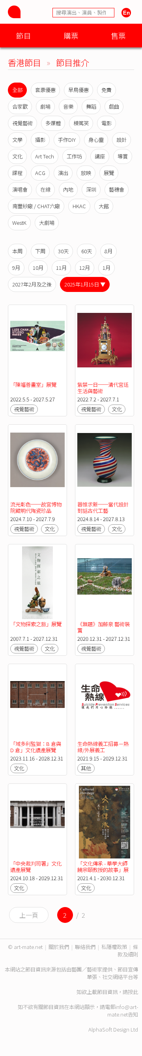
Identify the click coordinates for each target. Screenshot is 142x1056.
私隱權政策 (114, 947)
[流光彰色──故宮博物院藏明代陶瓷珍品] (37, 463)
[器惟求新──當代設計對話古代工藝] (104, 463)
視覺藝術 (22, 123)
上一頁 (28, 915)
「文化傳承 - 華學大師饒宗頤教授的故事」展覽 (103, 870)
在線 (45, 189)
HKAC (79, 206)
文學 (17, 139)
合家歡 (20, 106)
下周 (40, 251)
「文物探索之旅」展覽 (36, 624)
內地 (68, 189)
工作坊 (74, 156)
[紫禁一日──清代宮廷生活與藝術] (104, 343)
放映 (86, 173)
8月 (108, 251)
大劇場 (46, 222)
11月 (61, 267)
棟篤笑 (81, 123)
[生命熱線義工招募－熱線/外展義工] (104, 702)
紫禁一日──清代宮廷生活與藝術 (103, 388)
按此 (133, 992)
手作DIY (67, 139)
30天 (63, 251)
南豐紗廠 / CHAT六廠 (36, 206)
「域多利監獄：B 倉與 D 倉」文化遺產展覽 (35, 747)
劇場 (45, 106)
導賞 (123, 156)
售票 (118, 35)
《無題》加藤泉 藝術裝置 (103, 627)
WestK (19, 222)
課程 (17, 173)
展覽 (109, 173)
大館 (104, 206)
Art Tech (44, 156)
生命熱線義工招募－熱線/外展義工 (103, 747)
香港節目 (24, 62)
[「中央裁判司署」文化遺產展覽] (37, 822)
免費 (106, 90)
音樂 (68, 106)
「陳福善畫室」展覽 (33, 384)
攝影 (40, 139)
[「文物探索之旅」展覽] (37, 582)
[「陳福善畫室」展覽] (37, 343)
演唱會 (20, 189)
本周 (17, 251)
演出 (63, 173)
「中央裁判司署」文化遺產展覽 (36, 866)
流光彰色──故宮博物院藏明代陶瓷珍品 (36, 507)
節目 (23, 35)
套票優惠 (45, 90)
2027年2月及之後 (32, 284)
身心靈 (96, 139)
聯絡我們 (85, 947)
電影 (106, 123)
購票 (71, 35)
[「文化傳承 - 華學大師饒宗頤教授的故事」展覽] (104, 822)
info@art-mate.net (122, 1010)
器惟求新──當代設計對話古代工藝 (103, 507)
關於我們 (59, 947)
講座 (100, 156)
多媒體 (53, 123)
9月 (16, 267)
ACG (40, 173)
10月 (38, 267)
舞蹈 (91, 106)
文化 (17, 156)
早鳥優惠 (78, 90)
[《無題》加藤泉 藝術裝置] (104, 582)
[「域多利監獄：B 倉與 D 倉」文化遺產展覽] (37, 702)
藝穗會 (116, 189)
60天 (86, 251)
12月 (84, 267)
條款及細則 (128, 950)
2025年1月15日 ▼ (84, 284)
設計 (121, 139)
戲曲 (114, 106)
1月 (106, 267)
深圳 (91, 189)
